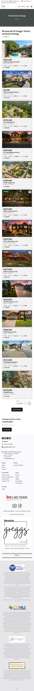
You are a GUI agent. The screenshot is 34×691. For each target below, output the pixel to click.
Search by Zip (5, 479)
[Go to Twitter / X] (8, 438)
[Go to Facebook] (3, 438)
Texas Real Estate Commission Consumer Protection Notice (17, 557)
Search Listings (17, 409)
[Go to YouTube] (10, 438)
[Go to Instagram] (5, 438)
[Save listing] (29, 42)
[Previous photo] (4, 49)
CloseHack (21, 514)
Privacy (17, 475)
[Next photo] (30, 49)
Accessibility (18, 481)
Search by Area (6, 481)
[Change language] (19, 6)
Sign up (23, 6)
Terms (17, 477)
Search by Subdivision (7, 477)
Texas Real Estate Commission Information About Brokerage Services (17, 554)
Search (16, 463)
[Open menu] (31, 6)
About (3, 463)
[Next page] (29, 403)
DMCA (17, 479)
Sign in (27, 6)
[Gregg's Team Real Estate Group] (17, 497)
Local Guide (5, 472)
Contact (4, 469)
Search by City (5, 475)
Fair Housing (18, 483)
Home (3, 465)
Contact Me (7, 429)
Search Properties (18, 465)
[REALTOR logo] (20, 506)
